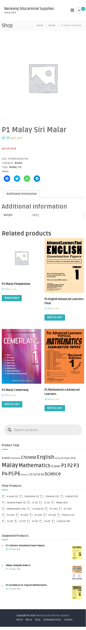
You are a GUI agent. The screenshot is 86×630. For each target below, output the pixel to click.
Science (53, 474)
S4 (42, 474)
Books (52, 25)
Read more (12, 298)
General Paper (62, 458)
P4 (5, 474)
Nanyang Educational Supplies (29, 8)
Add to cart (54, 317)
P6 (17, 474)
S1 (31, 474)
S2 (35, 474)
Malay (13, 167)
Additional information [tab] (22, 194)
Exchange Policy (52, 619)
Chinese (28, 457)
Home (40, 25)
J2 (74, 458)
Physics (25, 474)
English (45, 457)
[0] (79, 10)
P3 (76, 465)
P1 (19, 167)
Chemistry (15, 458)
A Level (6, 458)
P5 (11, 474)
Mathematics (34, 465)
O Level (55, 466)
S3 (38, 474)
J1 (72, 458)
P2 (70, 466)
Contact (68, 619)
